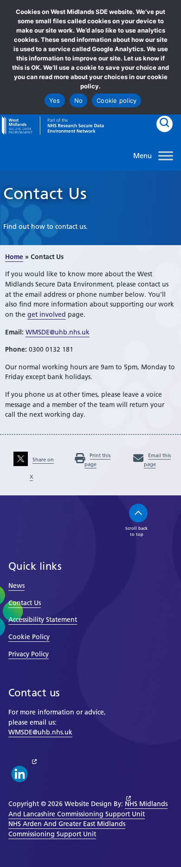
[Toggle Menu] (165, 155)
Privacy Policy (28, 654)
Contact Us (24, 603)
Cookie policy (116, 100)
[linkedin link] (19, 774)
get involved (46, 314)
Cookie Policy (29, 637)
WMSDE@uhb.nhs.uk (58, 332)
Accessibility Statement (42, 619)
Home (14, 257)
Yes (54, 100)
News (16, 585)
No (78, 100)
